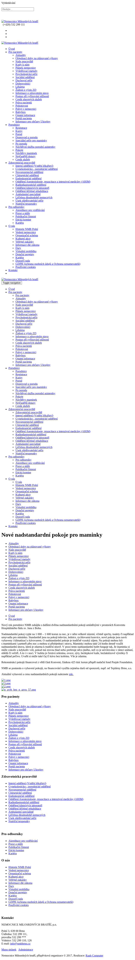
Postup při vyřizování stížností (32, 96)
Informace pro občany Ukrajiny (32, 121)
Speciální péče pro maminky (31, 140)
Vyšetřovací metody (26, 70)
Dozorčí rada (22, 260)
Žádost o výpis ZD (25, 89)
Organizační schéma (26, 235)
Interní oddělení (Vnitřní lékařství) (34, 165)
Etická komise (23, 219)
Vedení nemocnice (25, 232)
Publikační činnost (25, 216)
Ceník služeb (22, 159)
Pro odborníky (16, 206)
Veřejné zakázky (24, 241)
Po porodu (21, 143)
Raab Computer (94, 955)
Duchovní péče (23, 80)
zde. (71, 674)
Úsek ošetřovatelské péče (29, 200)
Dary (18, 248)
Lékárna (20, 86)
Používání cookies (25, 267)
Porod (18, 134)
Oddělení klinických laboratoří (32, 187)
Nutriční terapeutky (26, 203)
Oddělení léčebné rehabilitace (31, 191)
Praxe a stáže (22, 213)
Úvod (11, 48)
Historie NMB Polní (26, 229)
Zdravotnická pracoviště (21, 162)
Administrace (25, 949)
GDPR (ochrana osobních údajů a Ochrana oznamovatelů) (47, 263)
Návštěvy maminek (26, 153)
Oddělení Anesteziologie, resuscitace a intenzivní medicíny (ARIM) (52, 181)
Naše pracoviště (24, 61)
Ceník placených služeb (28, 99)
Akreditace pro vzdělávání (30, 210)
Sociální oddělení (25, 77)
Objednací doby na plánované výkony (36, 58)
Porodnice (14, 124)
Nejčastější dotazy (25, 156)
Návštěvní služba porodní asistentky (35, 146)
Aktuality (20, 55)
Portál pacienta (23, 118)
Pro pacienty (15, 51)
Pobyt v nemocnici (25, 108)
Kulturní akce (23, 238)
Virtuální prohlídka (25, 251)
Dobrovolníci (22, 83)
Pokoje (19, 149)
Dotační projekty (24, 254)
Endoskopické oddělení (28, 178)
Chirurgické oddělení (27, 175)
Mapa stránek (8, 949)
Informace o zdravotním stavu (32, 93)
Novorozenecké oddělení (29, 172)
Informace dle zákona (27, 244)
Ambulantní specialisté (28, 194)
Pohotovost (21, 105)
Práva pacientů (23, 102)
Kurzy (18, 131)
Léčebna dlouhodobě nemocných (33, 197)
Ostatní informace (25, 115)
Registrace (21, 127)
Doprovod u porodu (26, 137)
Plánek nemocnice (25, 67)
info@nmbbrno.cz (20, 943)
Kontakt (12, 270)
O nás (11, 225)
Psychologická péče (26, 74)
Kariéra (19, 222)
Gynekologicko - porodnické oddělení (36, 168)
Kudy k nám (22, 64)
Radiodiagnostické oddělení (30, 184)
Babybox (20, 112)
